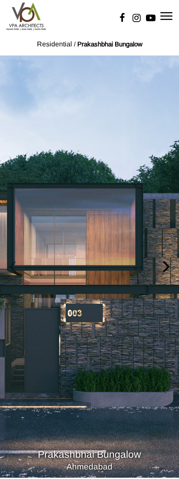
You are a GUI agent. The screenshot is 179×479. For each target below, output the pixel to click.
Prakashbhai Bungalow (110, 44)
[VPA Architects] (26, 16)
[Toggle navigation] (166, 15)
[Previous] (13, 266)
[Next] (165, 266)
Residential (54, 44)
